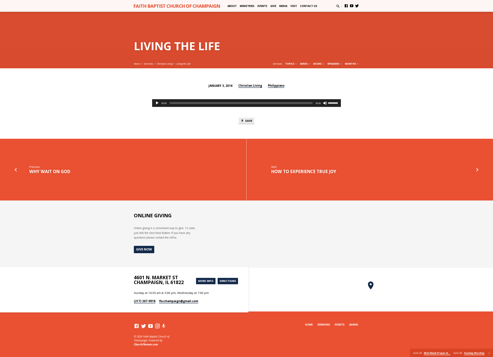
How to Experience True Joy (303, 171)
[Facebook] (346, 5)
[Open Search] (338, 6)
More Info (205, 281)
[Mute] (325, 103)
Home (137, 63)
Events (262, 6)
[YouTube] (352, 5)
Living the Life (183, 63)
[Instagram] (157, 326)
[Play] (157, 103)
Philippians (276, 85)
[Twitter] (357, 5)
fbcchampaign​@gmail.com (178, 301)
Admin (353, 324)
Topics (290, 63)
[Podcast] (163, 326)
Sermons (148, 63)
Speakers (333, 63)
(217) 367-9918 (144, 301)
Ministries (247, 6)
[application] (246, 103)
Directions (228, 281)
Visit (293, 6)
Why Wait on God (49, 171)
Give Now (144, 249)
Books (317, 63)
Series (304, 63)
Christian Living (165, 63)
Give (273, 6)
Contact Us (308, 6)
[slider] (333, 102)
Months (350, 63)
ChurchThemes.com (146, 344)
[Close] (489, 353)
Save (248, 121)
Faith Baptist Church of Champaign (176, 6)
